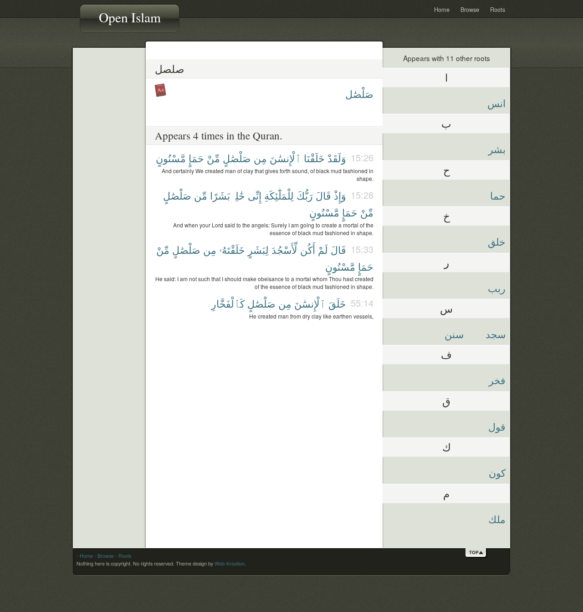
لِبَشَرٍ (258, 249)
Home (442, 9)
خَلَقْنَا (314, 158)
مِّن (200, 195)
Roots (497, 9)
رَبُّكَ (305, 195)
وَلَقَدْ (336, 158)
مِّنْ (213, 158)
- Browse (104, 555)
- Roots (123, 555)
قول (497, 426)
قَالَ (323, 195)
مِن (260, 158)
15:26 (362, 157)
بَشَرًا (220, 195)
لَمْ (323, 249)
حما (498, 195)
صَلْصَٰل (359, 94)
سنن (454, 334)
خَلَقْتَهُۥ (232, 249)
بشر (497, 149)
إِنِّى (254, 195)
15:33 (362, 249)
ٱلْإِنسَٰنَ (285, 158)
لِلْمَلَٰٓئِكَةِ (279, 195)
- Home (85, 555)
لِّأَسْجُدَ (284, 249)
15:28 (362, 194)
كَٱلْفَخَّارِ (228, 303)
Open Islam (130, 17)
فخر (497, 380)
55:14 (362, 302)
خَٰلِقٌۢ (239, 195)
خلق (497, 241)
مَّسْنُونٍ (171, 158)
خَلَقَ (337, 303)
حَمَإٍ (196, 158)
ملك (497, 519)
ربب (497, 288)
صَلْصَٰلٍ (237, 158)
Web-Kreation (230, 563)
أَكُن (307, 249)
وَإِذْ (340, 195)
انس (496, 103)
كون (497, 472)
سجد (496, 334)
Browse (469, 9)
